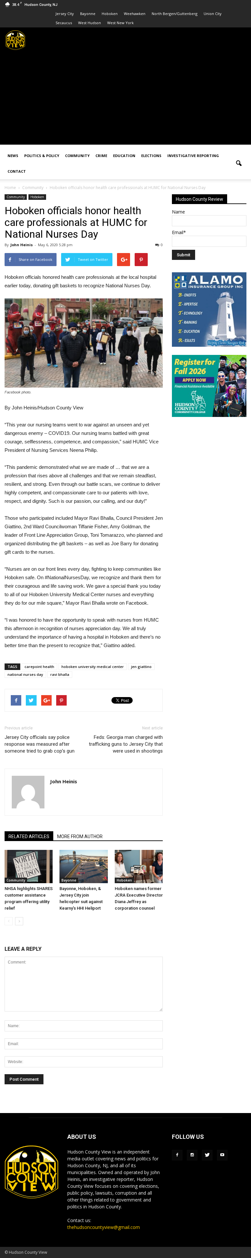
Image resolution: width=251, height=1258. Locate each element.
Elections (151, 155)
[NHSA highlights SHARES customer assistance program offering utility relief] (29, 866)
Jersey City (65, 13)
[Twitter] (207, 1155)
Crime (101, 155)
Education (124, 155)
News (13, 155)
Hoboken (110, 13)
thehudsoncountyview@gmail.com (103, 1227)
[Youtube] (222, 1155)
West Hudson (89, 22)
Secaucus (64, 22)
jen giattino (141, 666)
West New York (120, 22)
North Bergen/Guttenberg (174, 13)
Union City (213, 13)
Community (77, 155)
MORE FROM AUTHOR (80, 836)
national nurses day (25, 674)
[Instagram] (192, 1155)
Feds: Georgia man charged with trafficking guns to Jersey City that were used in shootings (126, 744)
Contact (17, 171)
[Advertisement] (125, 99)
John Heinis (21, 244)
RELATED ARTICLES (28, 836)
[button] (238, 163)
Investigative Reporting (193, 155)
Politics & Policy (41, 155)
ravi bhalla (59, 674)
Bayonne (87, 13)
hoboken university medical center (92, 666)
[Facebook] (177, 1155)
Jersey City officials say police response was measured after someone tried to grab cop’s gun (40, 744)
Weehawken (134, 13)
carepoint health (39, 666)
